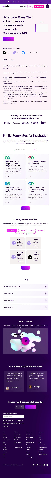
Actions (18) (31, 230)
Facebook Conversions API (32, 52)
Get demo (5, 449)
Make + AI (5, 437)
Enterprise (5, 452)
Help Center (29, 439)
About (40, 434)
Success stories (17, 437)
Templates (16, 439)
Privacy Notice (21, 423)
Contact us (41, 439)
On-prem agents (30, 457)
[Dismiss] (49, 1)
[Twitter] (40, 465)
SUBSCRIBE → (6, 426)
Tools (18, 52)
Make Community (30, 437)
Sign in (30, 6)
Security (28, 454)
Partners (28, 452)
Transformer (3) (20, 233)
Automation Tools (18, 447)
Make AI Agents (6, 439)
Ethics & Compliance (43, 454)
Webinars (28, 447)
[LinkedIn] (44, 465)
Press (40, 442)
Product (4, 434)
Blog (27, 444)
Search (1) (40, 230)
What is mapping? (8, 307)
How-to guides (17, 434)
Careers (40, 437)
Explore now (44, 1)
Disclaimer (41, 449)
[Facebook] (34, 465)
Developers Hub (30, 442)
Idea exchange (17, 444)
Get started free (39, 6)
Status (4, 454)
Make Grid (5, 444)
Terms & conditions (43, 444)
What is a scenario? (9, 293)
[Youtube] (47, 465)
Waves (4, 457)
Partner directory (18, 442)
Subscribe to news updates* (10, 413)
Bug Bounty (41, 452)
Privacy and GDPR (43, 447)
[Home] (6, 6)
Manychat (9, 52)
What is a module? (9, 300)
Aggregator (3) (31, 233)
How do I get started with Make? (12, 286)
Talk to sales (23, 6)
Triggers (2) (22, 230)
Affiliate (28, 449)
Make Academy (29, 434)
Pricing (4, 447)
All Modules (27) (12, 230)
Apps (4, 442)
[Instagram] (37, 465)
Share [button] (12, 59)
